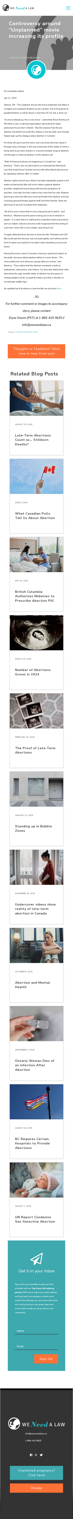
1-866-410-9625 (33, 1440)
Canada (18, 332)
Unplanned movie (30, 332)
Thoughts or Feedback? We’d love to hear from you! (36, 351)
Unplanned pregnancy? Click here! (36, 1472)
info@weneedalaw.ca (36, 1433)
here (59, 288)
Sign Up (46, 1359)
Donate (36, 1488)
